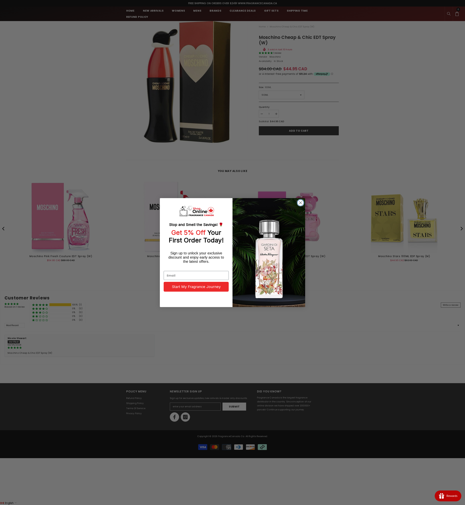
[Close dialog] (300, 203)
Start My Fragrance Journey (196, 287)
